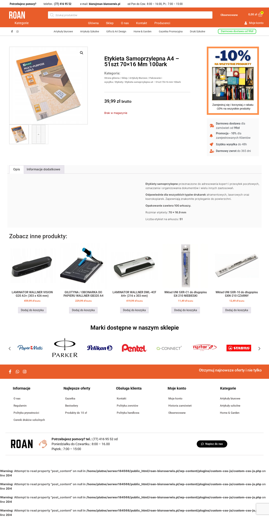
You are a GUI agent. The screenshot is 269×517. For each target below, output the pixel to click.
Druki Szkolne (197, 31)
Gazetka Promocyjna (171, 31)
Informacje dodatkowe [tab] (43, 169)
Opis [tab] (16, 169)
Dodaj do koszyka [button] (32, 310)
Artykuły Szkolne (89, 31)
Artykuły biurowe (63, 31)
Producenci (162, 23)
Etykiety (119, 82)
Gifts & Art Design (116, 31)
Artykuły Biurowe (138, 78)
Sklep (110, 23)
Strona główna (111, 78)
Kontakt (141, 23)
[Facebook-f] (12, 31)
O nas (125, 23)
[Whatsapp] (17, 31)
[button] (81, 53)
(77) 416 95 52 (103, 439)
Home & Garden (143, 31)
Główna (93, 23)
